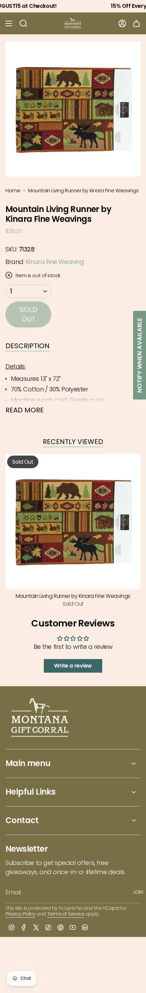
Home (12, 190)
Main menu (28, 763)
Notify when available (139, 355)
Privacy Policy (20, 913)
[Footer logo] (40, 718)
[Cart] (136, 23)
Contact (22, 820)
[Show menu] (9, 23)
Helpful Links (30, 791)
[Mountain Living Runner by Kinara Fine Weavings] (73, 521)
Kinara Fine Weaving (55, 262)
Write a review (73, 666)
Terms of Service (65, 913)
